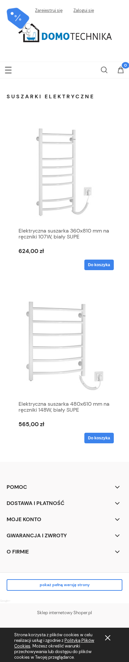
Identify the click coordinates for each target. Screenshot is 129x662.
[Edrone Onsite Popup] (64, 331)
